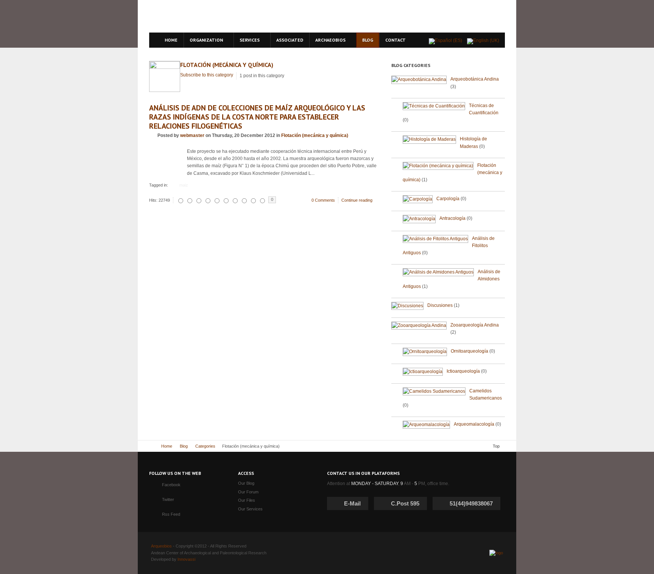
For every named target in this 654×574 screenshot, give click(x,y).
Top (496, 446)
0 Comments (323, 200)
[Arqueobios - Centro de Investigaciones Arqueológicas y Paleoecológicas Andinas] (218, 16)
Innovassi (186, 559)
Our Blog (246, 483)
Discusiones (440, 305)
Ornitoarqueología (469, 351)
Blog (184, 446)
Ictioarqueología (463, 371)
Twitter (168, 499)
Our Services (250, 509)
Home (166, 446)
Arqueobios (161, 546)
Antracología (452, 218)
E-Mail (352, 503)
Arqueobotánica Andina (474, 79)
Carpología (447, 198)
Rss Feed (171, 514)
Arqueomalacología (474, 424)
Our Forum (248, 492)
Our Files (246, 500)
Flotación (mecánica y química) (226, 64)
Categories (205, 446)
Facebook (171, 484)
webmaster (192, 135)
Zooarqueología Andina (474, 325)
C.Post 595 (405, 503)
